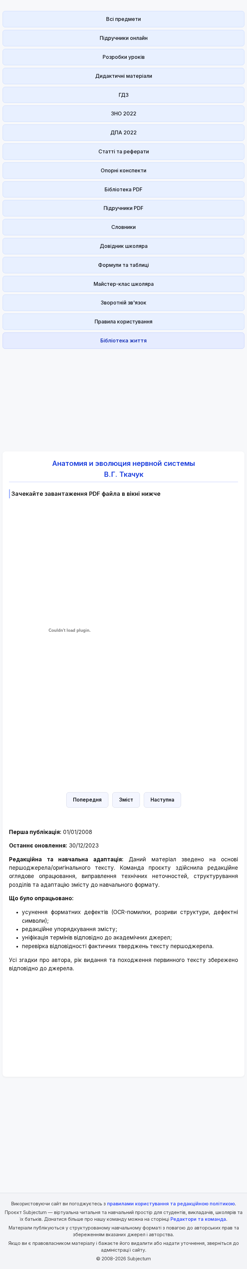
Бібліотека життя (123, 340)
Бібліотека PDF (123, 189)
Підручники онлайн (124, 38)
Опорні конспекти (123, 170)
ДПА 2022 (123, 132)
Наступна (162, 800)
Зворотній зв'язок (123, 302)
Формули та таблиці (123, 265)
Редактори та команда (198, 1219)
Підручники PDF (123, 208)
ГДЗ (124, 95)
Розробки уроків (124, 57)
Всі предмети (123, 19)
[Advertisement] (123, 396)
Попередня (87, 800)
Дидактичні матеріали (123, 76)
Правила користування (123, 321)
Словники (123, 227)
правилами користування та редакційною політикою (171, 1203)
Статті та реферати (123, 151)
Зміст (126, 800)
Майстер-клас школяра (124, 284)
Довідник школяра (124, 246)
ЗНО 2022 (123, 113)
